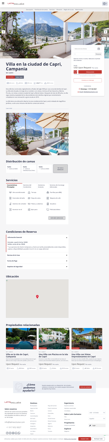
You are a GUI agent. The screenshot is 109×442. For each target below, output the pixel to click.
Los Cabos (32, 431)
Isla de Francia (51, 418)
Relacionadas (79, 9)
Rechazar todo (98, 439)
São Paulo (32, 418)
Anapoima (32, 426)
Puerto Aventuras (52, 408)
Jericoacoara (33, 421)
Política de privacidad (70, 439)
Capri (21, 77)
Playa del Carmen (52, 405)
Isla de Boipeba (34, 416)
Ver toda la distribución (60, 168)
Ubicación (59, 9)
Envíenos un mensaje (88, 80)
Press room (67, 419)
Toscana (50, 431)
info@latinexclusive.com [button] (90, 92)
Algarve (50, 423)
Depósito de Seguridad (14, 267)
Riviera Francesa (52, 421)
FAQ (65, 417)
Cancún (50, 411)
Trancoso (32, 413)
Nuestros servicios (69, 405)
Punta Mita (50, 413)
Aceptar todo (85, 439)
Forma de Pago (12, 261)
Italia (17, 77)
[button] (105, 4)
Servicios (52, 9)
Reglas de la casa (69, 9)
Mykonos (50, 426)
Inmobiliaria (67, 411)
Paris (49, 416)
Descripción (29, 9)
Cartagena (32, 423)
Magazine (66, 431)
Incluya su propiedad (69, 425)
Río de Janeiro (33, 405)
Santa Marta (33, 428)
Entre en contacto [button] (85, 387)
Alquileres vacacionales (70, 408)
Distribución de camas (41, 9)
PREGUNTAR (90, 72)
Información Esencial (15, 237)
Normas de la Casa (13, 255)
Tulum (31, 434)
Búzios (32, 411)
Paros (49, 428)
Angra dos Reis (34, 408)
